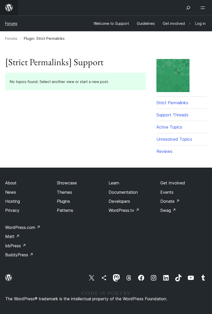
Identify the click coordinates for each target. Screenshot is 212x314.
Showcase (67, 182)
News (10, 192)
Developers (119, 201)
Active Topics (169, 127)
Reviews (164, 151)
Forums (11, 23)
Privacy (12, 210)
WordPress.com (22, 227)
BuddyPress (19, 254)
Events (166, 192)
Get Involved (172, 182)
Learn (114, 182)
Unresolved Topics (174, 139)
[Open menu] (203, 8)
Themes (64, 192)
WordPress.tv (124, 210)
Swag (168, 210)
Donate (170, 201)
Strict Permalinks (172, 102)
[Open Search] (188, 8)
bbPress (15, 245)
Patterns (65, 210)
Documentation (123, 192)
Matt (12, 236)
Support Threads (172, 114)
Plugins (63, 201)
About (11, 182)
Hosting (12, 201)
